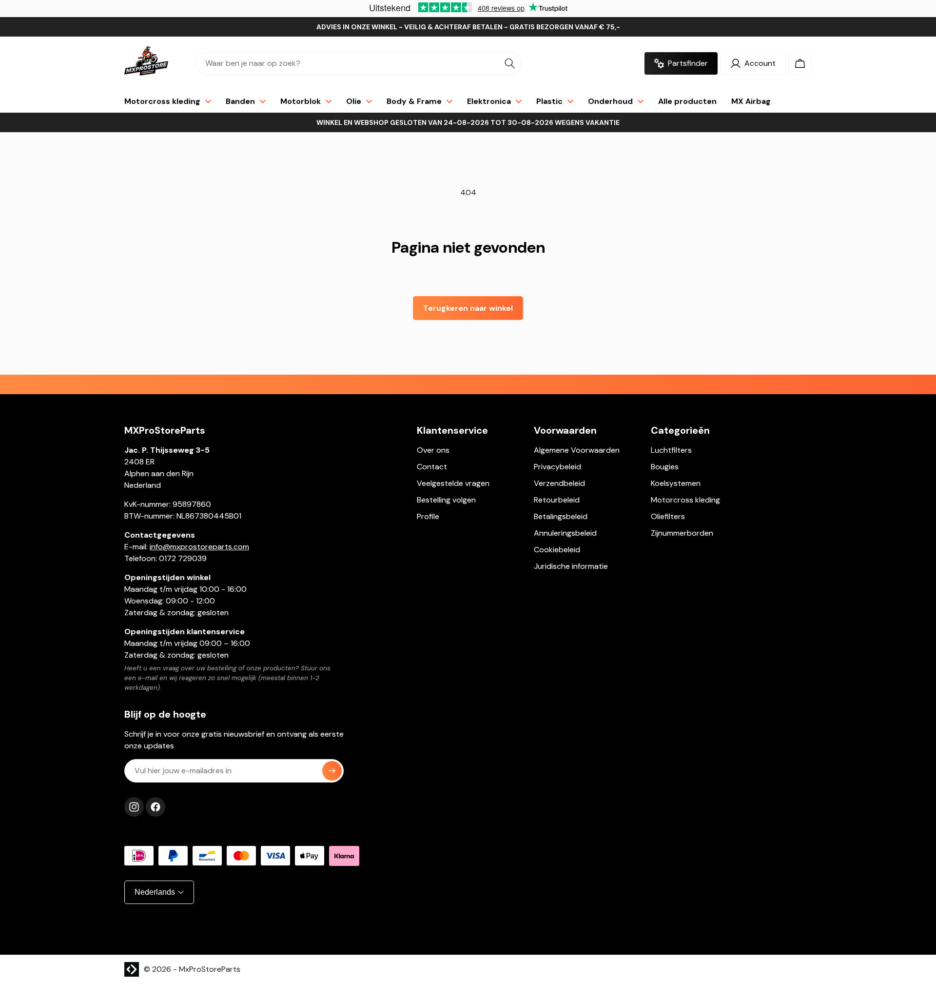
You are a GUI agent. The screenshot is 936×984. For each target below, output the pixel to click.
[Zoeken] (510, 63)
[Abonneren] (332, 771)
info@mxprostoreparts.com (199, 547)
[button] (800, 63)
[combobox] (358, 63)
